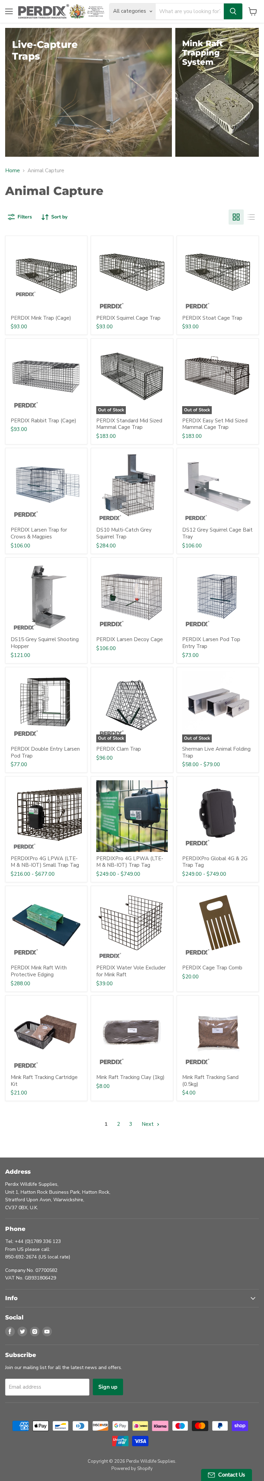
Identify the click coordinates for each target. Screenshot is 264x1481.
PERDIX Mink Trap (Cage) (41, 318)
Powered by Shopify (132, 1468)
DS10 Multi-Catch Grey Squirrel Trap (124, 533)
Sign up (108, 1387)
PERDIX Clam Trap (118, 748)
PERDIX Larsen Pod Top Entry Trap (211, 643)
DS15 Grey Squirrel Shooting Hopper (45, 643)
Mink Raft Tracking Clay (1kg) (130, 1077)
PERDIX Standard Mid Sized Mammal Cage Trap (129, 424)
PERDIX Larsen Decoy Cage (129, 639)
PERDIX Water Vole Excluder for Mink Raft (131, 971)
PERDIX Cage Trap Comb (212, 967)
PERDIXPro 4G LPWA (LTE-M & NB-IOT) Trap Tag (129, 862)
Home (12, 171)
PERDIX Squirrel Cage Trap (128, 318)
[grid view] (236, 217)
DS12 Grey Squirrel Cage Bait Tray (217, 533)
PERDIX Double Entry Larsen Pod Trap (45, 752)
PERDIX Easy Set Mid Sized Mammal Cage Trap (215, 424)
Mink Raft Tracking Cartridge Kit (44, 1081)
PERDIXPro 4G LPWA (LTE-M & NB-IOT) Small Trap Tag (45, 862)
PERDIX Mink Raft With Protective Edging (39, 971)
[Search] (233, 11)
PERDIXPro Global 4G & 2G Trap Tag (215, 862)
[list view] (251, 217)
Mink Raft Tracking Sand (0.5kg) (210, 1081)
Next (148, 1124)
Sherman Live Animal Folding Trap (216, 752)
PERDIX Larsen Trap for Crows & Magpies (39, 533)
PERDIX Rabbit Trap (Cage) (43, 420)
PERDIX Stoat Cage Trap (212, 318)
